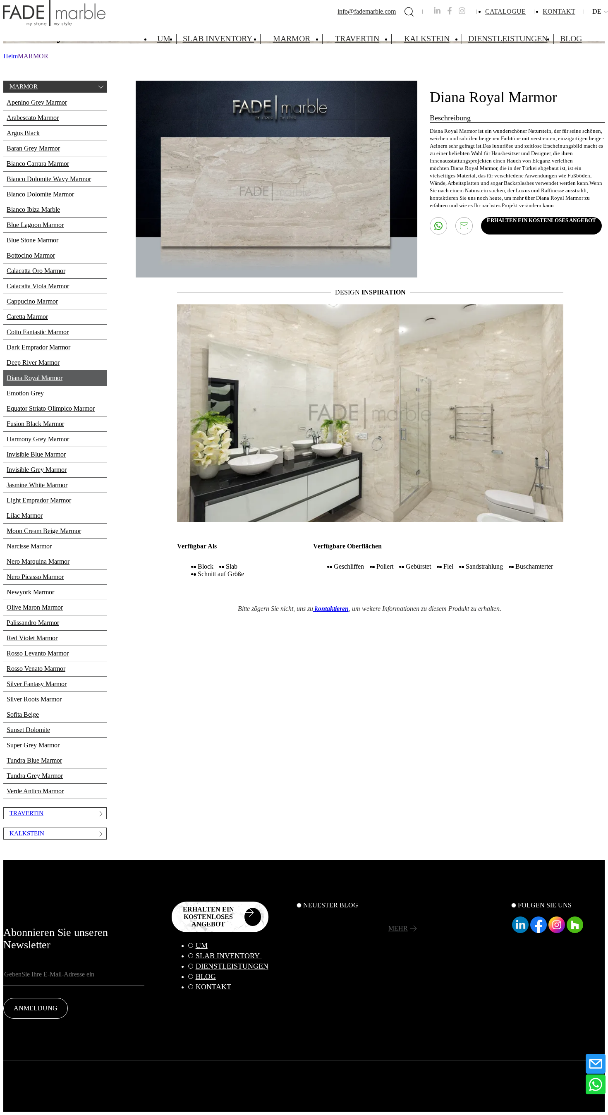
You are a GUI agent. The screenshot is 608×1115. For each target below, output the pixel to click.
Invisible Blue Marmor (36, 454)
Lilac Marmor (25, 515)
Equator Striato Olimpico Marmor (51, 408)
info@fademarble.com (367, 11)
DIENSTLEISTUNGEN (508, 38)
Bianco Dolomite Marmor (40, 194)
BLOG (571, 38)
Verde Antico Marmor (35, 790)
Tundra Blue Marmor (34, 760)
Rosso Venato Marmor (36, 668)
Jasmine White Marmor (37, 484)
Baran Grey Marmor (33, 148)
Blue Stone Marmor (32, 240)
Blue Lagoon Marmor (35, 224)
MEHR (398, 928)
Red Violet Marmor (32, 637)
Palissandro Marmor (33, 622)
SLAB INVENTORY (218, 38)
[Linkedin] (520, 930)
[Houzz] (575, 930)
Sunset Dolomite (28, 729)
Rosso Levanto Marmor (38, 653)
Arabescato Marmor (33, 117)
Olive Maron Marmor (35, 607)
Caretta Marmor (27, 316)
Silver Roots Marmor (34, 699)
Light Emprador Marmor (39, 500)
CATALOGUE (505, 11)
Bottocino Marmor (31, 255)
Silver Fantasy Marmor (37, 683)
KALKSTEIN (427, 38)
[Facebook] (538, 930)
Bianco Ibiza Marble (33, 209)
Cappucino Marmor (32, 301)
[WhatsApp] (596, 1084)
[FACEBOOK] (449, 12)
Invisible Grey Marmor (37, 469)
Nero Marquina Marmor (38, 561)
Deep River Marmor (33, 362)
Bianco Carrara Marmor (38, 163)
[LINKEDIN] (437, 12)
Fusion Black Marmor (35, 423)
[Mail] (596, 1064)
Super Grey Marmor (33, 745)
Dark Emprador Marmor (38, 347)
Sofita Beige (23, 714)
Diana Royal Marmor (34, 377)
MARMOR (291, 38)
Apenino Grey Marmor (37, 102)
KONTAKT (559, 11)
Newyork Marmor (30, 592)
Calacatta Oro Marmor (36, 270)
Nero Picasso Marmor (35, 576)
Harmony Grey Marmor (38, 439)
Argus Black (23, 132)
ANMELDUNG (35, 1008)
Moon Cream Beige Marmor (44, 530)
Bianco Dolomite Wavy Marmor (49, 178)
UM (163, 38)
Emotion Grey (25, 393)
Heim (10, 56)
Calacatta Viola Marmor (38, 286)
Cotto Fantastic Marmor (38, 331)
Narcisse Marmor (29, 546)
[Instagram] (556, 930)
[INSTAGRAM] (462, 12)
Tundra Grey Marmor (35, 775)
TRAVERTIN (357, 38)
